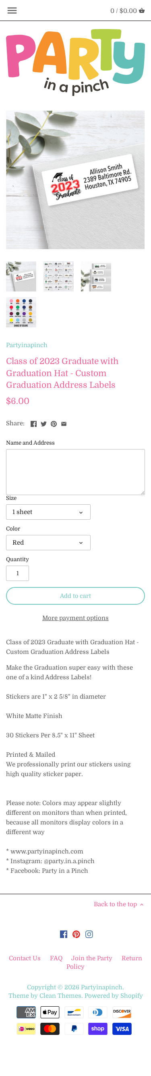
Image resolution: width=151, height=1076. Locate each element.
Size (11, 498)
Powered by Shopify (114, 995)
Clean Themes (60, 995)
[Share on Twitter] (44, 422)
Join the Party (91, 958)
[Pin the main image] (54, 422)
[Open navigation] (12, 10)
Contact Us (25, 958)
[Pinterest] (76, 934)
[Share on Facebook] (34, 422)
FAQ (56, 958)
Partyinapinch (27, 345)
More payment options (75, 618)
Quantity (17, 559)
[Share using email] (64, 422)
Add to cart (75, 596)
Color (13, 529)
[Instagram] (89, 934)
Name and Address (30, 443)
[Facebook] (64, 934)
